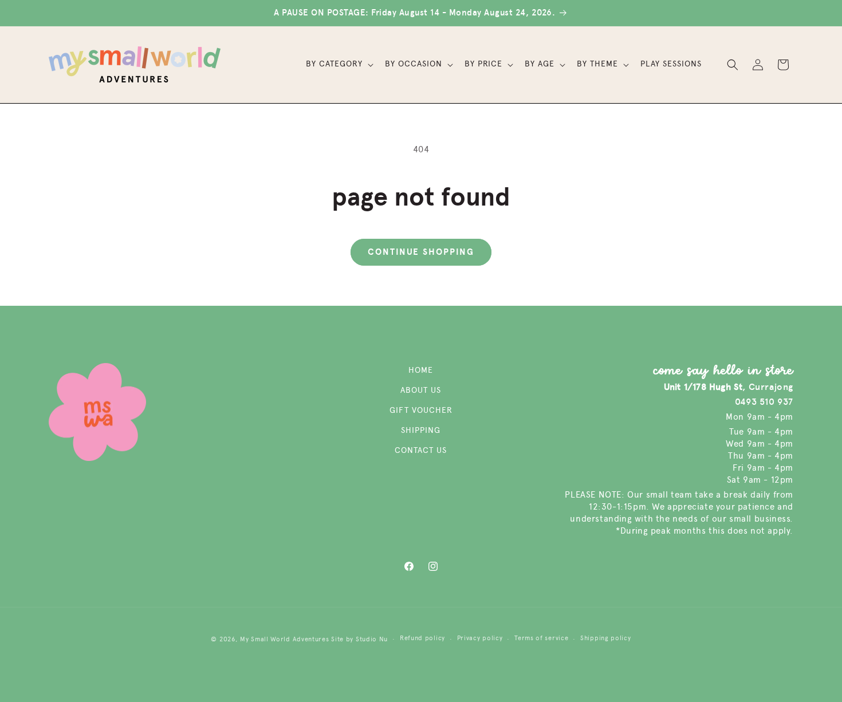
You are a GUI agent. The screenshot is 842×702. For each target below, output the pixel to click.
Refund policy (422, 638)
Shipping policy (605, 638)
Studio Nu (372, 639)
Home (420, 370)
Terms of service (541, 638)
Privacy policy (480, 638)
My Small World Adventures (284, 639)
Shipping (420, 430)
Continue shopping (421, 252)
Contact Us (421, 450)
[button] (338, 64)
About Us (420, 390)
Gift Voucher (421, 410)
